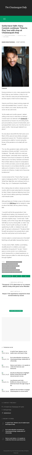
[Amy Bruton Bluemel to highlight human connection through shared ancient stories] (5, 373)
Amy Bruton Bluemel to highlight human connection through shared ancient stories (19, 374)
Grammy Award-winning (10, 265)
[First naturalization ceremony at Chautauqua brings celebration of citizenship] (5, 358)
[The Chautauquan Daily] (16, 7)
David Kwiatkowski (10, 35)
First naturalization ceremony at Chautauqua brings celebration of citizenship (20, 359)
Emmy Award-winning (10, 263)
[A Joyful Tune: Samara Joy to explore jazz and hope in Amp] (5, 352)
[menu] (4, 19)
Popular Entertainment (11, 269)
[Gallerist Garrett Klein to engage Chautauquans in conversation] (5, 390)
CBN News (13, 203)
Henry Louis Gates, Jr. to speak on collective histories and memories (20, 367)
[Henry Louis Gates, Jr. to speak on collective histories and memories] (5, 366)
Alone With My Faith (14, 261)
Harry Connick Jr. (9, 267)
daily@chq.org (7, 413)
